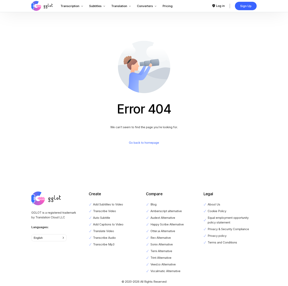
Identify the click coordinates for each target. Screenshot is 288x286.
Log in (220, 6)
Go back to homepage (144, 142)
